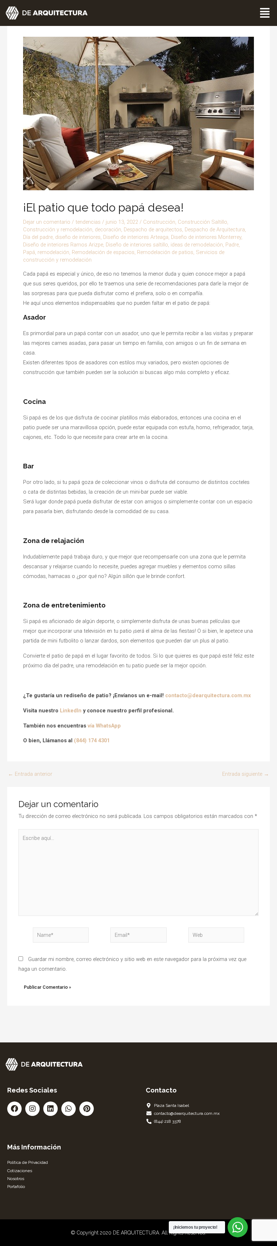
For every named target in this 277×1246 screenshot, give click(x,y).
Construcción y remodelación (57, 229)
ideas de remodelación (197, 244)
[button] (264, 13)
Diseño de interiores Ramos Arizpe (63, 244)
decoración (108, 229)
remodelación (53, 252)
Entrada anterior (30, 774)
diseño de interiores (78, 237)
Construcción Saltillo (202, 222)
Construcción (159, 222)
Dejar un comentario (46, 222)
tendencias (88, 222)
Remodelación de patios (165, 252)
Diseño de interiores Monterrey (206, 237)
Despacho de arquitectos (153, 229)
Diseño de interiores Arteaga (135, 237)
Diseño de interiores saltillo (137, 244)
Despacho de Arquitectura (215, 229)
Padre (232, 244)
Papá (29, 252)
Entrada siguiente (245, 774)
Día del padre (38, 237)
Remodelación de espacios (103, 252)
